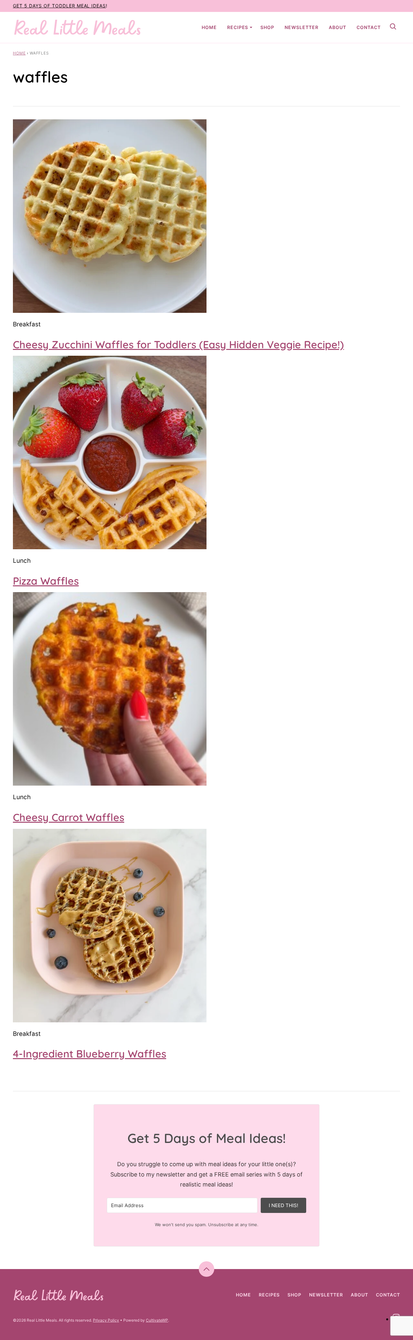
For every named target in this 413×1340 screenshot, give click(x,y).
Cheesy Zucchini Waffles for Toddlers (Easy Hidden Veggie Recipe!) (178, 344)
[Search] (393, 26)
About (337, 27)
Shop (267, 27)
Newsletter (301, 27)
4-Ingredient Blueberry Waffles (89, 1053)
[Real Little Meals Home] (77, 27)
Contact (369, 27)
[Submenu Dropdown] (251, 27)
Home (209, 27)
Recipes (237, 27)
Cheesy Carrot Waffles (68, 817)
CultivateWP (157, 1320)
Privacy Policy (106, 1320)
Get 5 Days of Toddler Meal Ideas (59, 5)
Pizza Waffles (46, 580)
